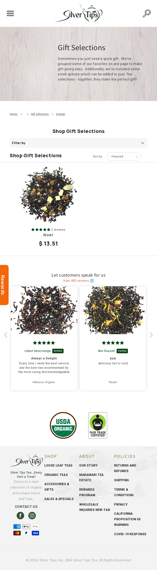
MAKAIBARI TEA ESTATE (91, 477)
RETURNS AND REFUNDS (125, 468)
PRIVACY (121, 504)
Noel (48, 234)
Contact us (26, 507)
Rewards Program (87, 492)
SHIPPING (121, 480)
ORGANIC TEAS (56, 475)
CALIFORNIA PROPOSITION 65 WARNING (127, 519)
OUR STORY (88, 465)
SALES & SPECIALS (59, 499)
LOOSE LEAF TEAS (58, 465)
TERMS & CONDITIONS (124, 492)
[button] (10, 13)
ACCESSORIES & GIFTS (56, 486)
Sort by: (98, 156)
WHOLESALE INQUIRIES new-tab (94, 507)
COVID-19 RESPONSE (130, 534)
